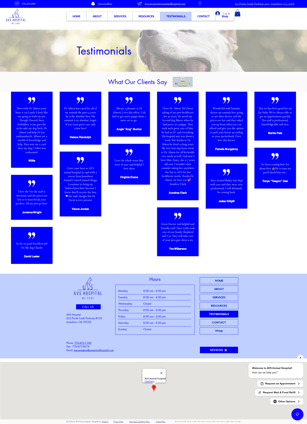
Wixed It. (105, 421)
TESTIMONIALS (219, 314)
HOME (219, 281)
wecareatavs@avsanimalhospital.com (94, 350)
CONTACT (219, 322)
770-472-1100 (82, 343)
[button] (238, 13)
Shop (219, 331)
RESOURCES (219, 306)
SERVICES (218, 297)
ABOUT (219, 289)
